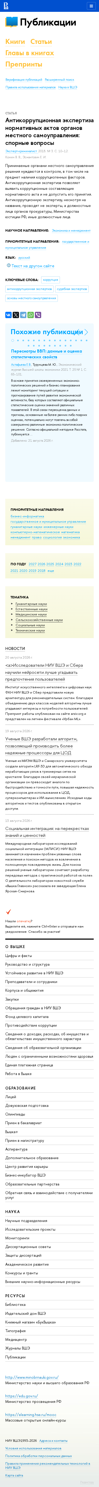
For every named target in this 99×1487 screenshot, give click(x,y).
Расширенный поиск (59, 80)
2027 (32, 564)
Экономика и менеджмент (71, 230)
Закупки (12, 999)
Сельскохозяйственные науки (39, 619)
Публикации (48, 22)
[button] (12, 340)
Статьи (41, 41)
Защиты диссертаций (23, 1255)
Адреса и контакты (53, 1440)
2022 (77, 564)
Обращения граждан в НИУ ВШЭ (33, 1007)
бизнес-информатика (27, 516)
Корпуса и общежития (24, 990)
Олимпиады (15, 1114)
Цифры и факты (18, 955)
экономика (71, 537)
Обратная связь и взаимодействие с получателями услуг (49, 1195)
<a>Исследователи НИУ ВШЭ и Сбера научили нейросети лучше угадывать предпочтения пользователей (44, 672)
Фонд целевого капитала (27, 1016)
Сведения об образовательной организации (43, 1047)
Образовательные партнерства (32, 1184)
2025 (50, 564)
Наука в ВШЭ (67, 87)
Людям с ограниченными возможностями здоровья (49, 1056)
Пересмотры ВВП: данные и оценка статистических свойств (46, 354)
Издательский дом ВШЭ (25, 1313)
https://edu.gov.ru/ (21, 1395)
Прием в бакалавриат (23, 1122)
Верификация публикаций (24, 80)
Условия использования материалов (33, 1448)
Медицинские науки (31, 614)
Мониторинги (17, 1237)
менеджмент (21, 537)
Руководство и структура (27, 964)
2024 (59, 564)
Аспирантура (16, 1149)
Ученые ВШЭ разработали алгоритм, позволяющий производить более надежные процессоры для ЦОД (41, 746)
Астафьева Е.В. (21, 365)
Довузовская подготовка (27, 1105)
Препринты (23, 64)
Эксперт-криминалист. (21, 151)
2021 (14, 570)
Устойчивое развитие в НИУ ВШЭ (34, 972)
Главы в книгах (29, 52)
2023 (68, 564)
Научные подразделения (26, 1220)
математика (70, 531)
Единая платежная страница (29, 1064)
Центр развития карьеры (26, 1166)
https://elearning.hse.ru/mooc (30, 1414)
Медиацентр (16, 1339)
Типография (15, 1330)
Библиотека (15, 1304)
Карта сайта (14, 1475)
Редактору (87, 1482)
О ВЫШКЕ (15, 946)
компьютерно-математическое (35, 531)
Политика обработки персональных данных (38, 1456)
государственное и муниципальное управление (48, 521)
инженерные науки (58, 526)
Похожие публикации (47, 331)
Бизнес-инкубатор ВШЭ (25, 1175)
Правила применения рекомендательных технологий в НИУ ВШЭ (47, 1465)
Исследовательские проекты (30, 1229)
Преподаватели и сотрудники (31, 981)
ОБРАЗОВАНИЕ (20, 1088)
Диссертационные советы (28, 1246)
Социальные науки (30, 625)
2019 (32, 570)
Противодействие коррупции (31, 1025)
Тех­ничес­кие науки (30, 630)
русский (24, 258)
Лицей (10, 1096)
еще (51, 570)
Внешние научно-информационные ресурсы (42, 1281)
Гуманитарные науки (31, 603)
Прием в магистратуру (24, 1140)
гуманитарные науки (26, 526)
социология (52, 537)
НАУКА (12, 1211)
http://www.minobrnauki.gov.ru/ (32, 1377)
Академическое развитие (27, 1264)
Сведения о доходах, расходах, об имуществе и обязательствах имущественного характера (47, 1036)
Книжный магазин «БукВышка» (30, 1322)
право (37, 537)
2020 (23, 570)
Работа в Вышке (18, 1073)
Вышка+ (11, 1131)
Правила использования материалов (31, 87)
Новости (15, 648)
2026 (41, 564)
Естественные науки (32, 609)
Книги (15, 41)
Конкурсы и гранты (21, 1272)
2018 (41, 570)
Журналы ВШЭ (17, 1348)
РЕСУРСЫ (15, 1295)
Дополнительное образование (32, 1157)
